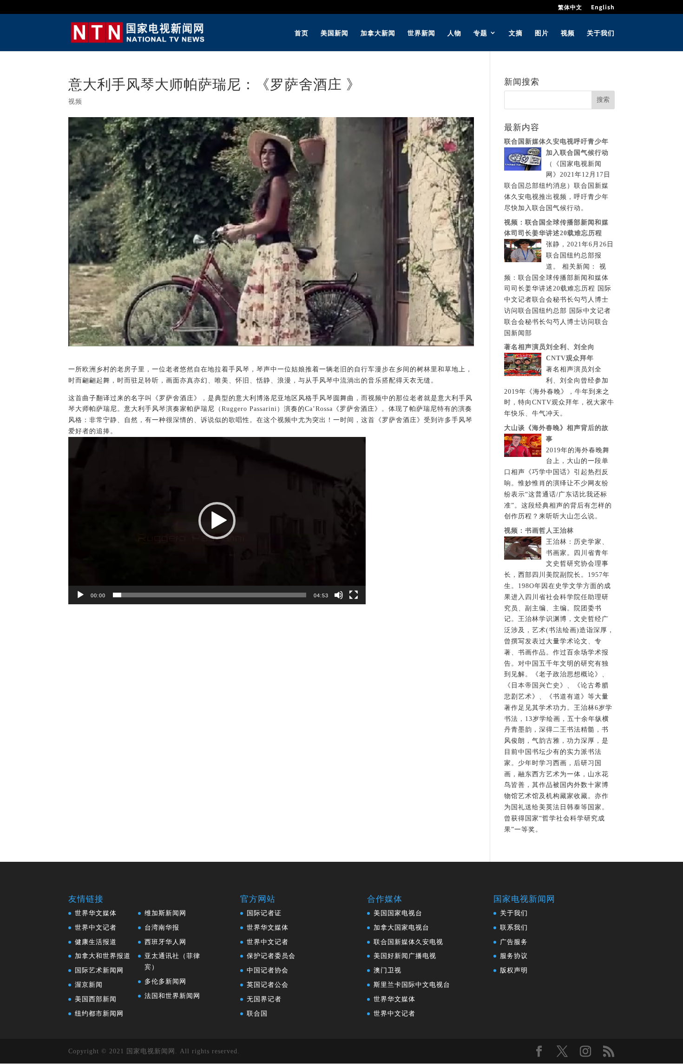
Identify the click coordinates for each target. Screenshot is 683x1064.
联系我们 (514, 927)
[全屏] (353, 595)
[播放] (80, 595)
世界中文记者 (96, 927)
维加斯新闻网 (165, 913)
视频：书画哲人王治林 (539, 530)
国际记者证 (264, 913)
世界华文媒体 (96, 913)
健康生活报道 (96, 941)
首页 (302, 33)
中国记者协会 (268, 970)
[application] (217, 520)
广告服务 (514, 941)
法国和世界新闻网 (172, 995)
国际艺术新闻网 (99, 970)
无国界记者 (264, 999)
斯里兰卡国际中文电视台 (412, 984)
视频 (568, 33)
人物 (454, 33)
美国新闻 (334, 33)
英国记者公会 (268, 984)
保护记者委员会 (271, 955)
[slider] (209, 595)
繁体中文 (570, 7)
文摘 (516, 33)
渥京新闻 (89, 984)
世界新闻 (421, 33)
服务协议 (514, 955)
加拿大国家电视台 (401, 927)
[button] (217, 520)
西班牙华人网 (165, 941)
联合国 (257, 1013)
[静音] (338, 595)
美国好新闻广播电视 (405, 955)
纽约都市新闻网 (99, 1013)
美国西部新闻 (96, 999)
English (603, 7)
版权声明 (514, 970)
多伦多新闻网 (165, 981)
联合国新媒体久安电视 (408, 941)
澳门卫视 (387, 970)
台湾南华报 (161, 927)
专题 (480, 33)
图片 (542, 33)
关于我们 (601, 33)
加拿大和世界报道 (103, 955)
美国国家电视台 (398, 913)
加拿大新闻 (378, 33)
